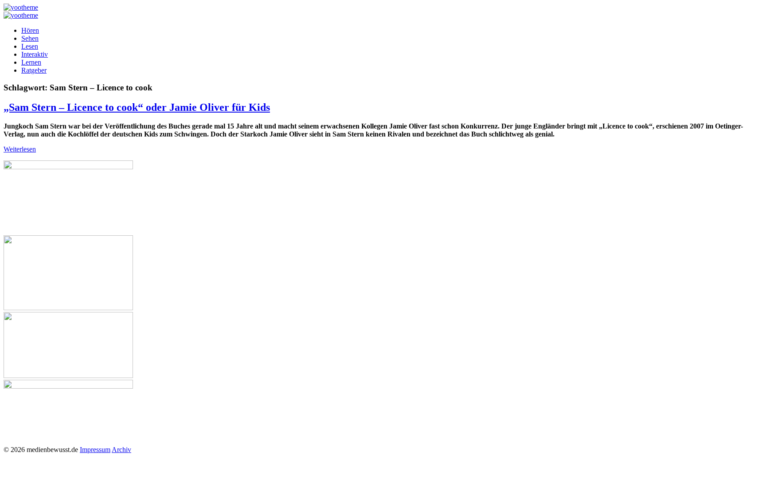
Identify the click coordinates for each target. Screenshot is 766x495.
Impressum (95, 449)
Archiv (121, 449)
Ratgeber (34, 70)
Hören (30, 30)
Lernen (31, 62)
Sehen (30, 38)
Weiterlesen (20, 149)
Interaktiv (34, 54)
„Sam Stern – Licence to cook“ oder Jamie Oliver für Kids (137, 107)
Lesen (29, 46)
